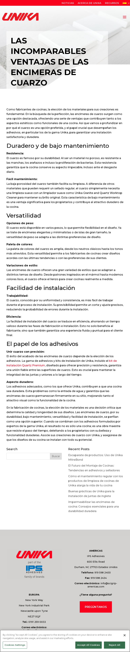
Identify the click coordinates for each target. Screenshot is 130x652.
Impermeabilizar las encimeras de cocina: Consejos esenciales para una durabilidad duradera (93, 506)
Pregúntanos (96, 607)
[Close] (124, 635)
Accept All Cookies (88, 645)
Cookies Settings (15, 645)
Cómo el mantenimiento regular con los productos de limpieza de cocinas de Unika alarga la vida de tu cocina (95, 481)
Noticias (68, 3)
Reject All (114, 645)
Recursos (112, 3)
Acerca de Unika (89, 3)
